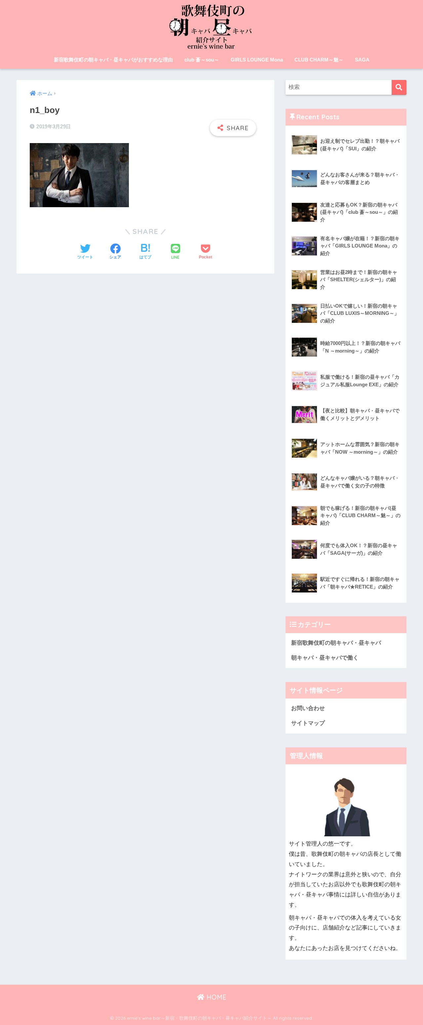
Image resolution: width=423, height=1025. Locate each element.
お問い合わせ (308, 708)
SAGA (362, 59)
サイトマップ (308, 723)
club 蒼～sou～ (201, 59)
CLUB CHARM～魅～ (318, 59)
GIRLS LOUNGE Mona (257, 59)
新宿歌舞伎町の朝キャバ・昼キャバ (336, 643)
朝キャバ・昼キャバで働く (325, 658)
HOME (215, 997)
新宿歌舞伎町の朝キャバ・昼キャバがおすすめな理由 (113, 59)
